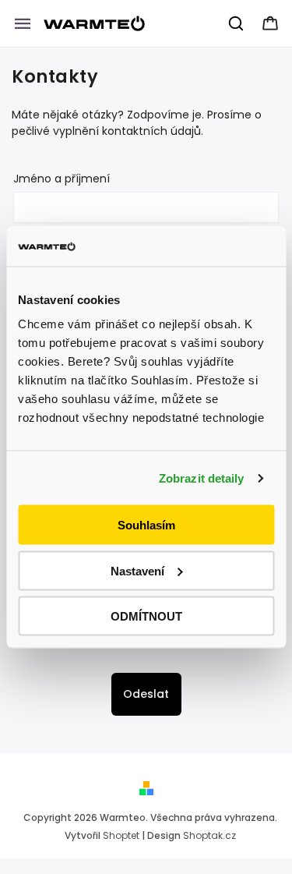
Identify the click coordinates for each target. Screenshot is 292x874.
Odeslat (146, 694)
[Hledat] (236, 23)
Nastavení (137, 570)
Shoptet (121, 835)
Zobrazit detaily (202, 477)
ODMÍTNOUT (146, 616)
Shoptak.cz (209, 835)
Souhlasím (146, 525)
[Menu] (22, 23)
